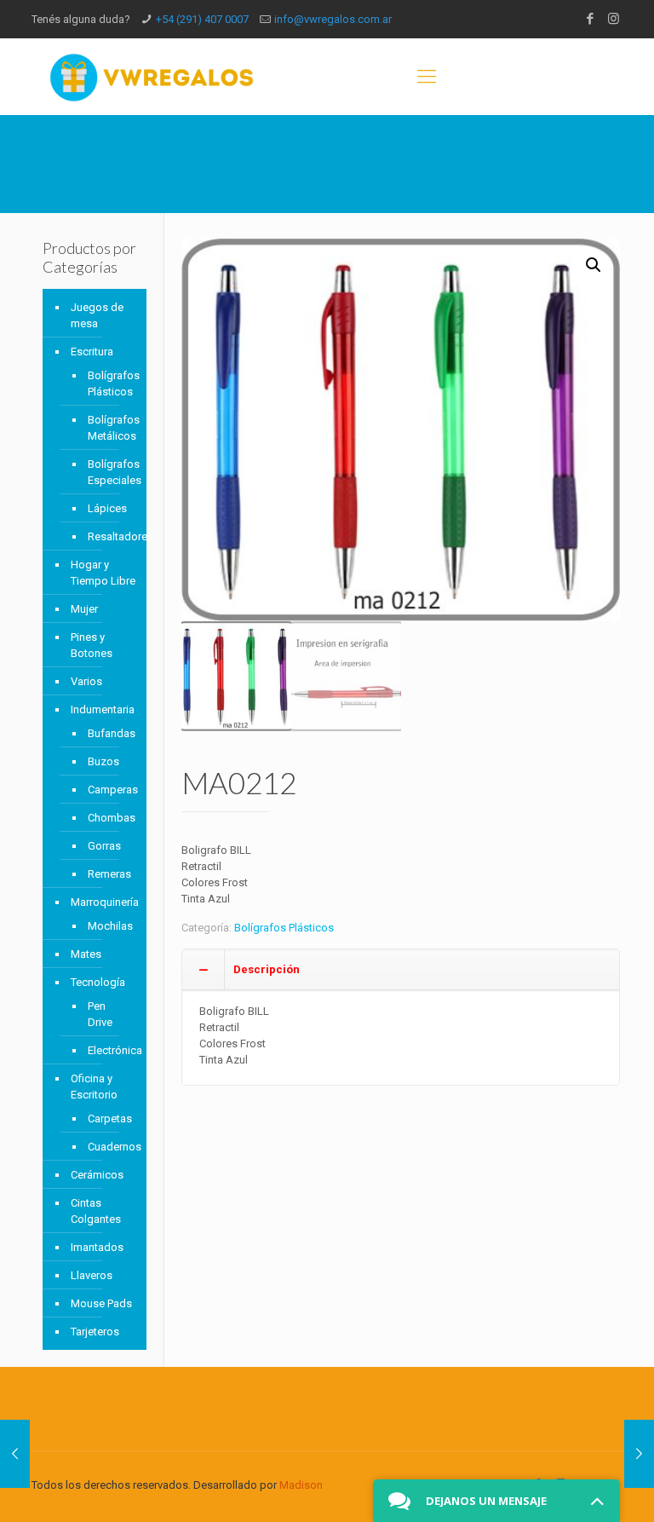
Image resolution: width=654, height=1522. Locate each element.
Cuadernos (108, 1146)
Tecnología (98, 982)
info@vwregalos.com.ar (333, 19)
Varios (86, 681)
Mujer (84, 608)
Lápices (107, 508)
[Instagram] (613, 18)
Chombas (108, 817)
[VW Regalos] (152, 76)
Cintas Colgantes (96, 1210)
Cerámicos (97, 1174)
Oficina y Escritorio (94, 1086)
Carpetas (108, 1118)
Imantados (97, 1247)
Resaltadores (108, 536)
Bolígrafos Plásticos (284, 927)
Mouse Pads (101, 1303)
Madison (301, 1485)
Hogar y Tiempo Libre (103, 572)
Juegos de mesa (97, 315)
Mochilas (108, 926)
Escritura (92, 351)
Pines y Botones (91, 645)
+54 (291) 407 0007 (202, 19)
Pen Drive (100, 1014)
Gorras (104, 845)
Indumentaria (103, 709)
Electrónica (108, 1050)
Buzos (103, 761)
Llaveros (91, 1275)
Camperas (108, 789)
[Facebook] (591, 18)
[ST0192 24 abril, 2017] (639, 1454)
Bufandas (108, 733)
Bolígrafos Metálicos (108, 427)
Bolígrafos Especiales (108, 472)
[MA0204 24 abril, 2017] (15, 1454)
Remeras (108, 874)
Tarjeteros (95, 1331)
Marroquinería (104, 902)
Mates (86, 954)
